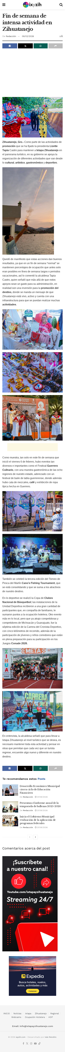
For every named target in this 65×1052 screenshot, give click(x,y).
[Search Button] (61, 5)
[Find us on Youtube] (35, 1043)
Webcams (16, 1017)
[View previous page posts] (29, 837)
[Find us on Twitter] (27, 1043)
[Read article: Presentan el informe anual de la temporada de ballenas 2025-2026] (10, 807)
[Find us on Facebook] (23, 1043)
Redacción (11, 36)
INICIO (6, 1013)
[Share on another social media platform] (55, 45)
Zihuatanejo (41, 1013)
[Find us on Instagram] (31, 1043)
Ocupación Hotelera (35, 1017)
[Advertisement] (32, 74)
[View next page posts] (35, 837)
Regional (54, 1013)
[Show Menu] (3, 5)
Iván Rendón (50, 1037)
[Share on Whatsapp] (41, 45)
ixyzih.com (20, 1037)
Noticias (17, 1013)
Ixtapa (28, 1013)
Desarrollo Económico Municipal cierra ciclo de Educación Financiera (40, 789)
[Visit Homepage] (32, 5)
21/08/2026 (42, 797)
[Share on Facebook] (9, 45)
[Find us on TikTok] (39, 1043)
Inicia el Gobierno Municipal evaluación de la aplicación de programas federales (38, 820)
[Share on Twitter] (25, 45)
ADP (50, 1017)
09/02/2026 (28, 36)
